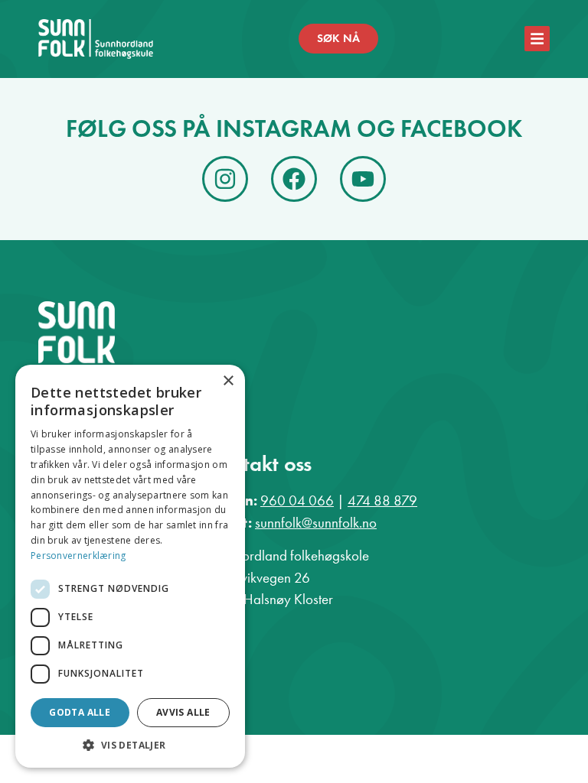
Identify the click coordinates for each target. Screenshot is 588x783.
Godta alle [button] (79, 712)
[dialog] (130, 566)
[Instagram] (225, 179)
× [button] (228, 381)
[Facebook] (294, 179)
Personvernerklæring (78, 555)
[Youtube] (363, 179)
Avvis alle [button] (183, 712)
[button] (130, 744)
